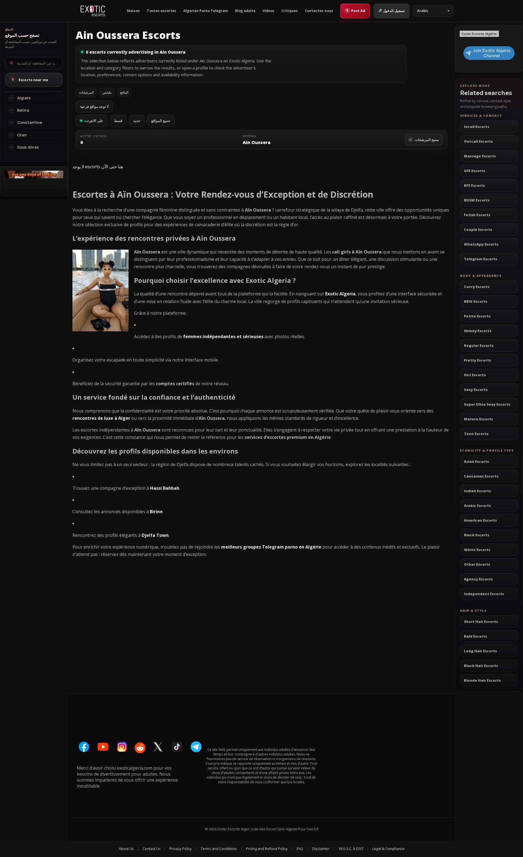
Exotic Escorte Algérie (479, 33)
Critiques (289, 10)
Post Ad (355, 10)
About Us (126, 848)
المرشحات (86, 92)
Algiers (24, 98)
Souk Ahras (28, 147)
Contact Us (151, 848)
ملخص (106, 92)
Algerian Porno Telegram (205, 10)
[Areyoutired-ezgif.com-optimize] (34, 177)
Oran (22, 135)
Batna (23, 110)
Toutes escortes (161, 10)
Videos (268, 10)
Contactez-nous (319, 10)
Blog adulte (245, 10)
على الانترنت (93, 120)
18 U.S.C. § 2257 (350, 848)
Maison (133, 10)
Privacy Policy (180, 848)
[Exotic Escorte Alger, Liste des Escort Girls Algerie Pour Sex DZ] (93, 10)
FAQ (300, 848)
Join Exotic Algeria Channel (491, 53)
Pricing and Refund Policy (267, 848)
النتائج (124, 92)
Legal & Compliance (388, 848)
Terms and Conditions (219, 848)
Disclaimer (320, 848)
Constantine (29, 122)
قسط (118, 120)
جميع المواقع (160, 120)
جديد (136, 120)
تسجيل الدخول (394, 10)
